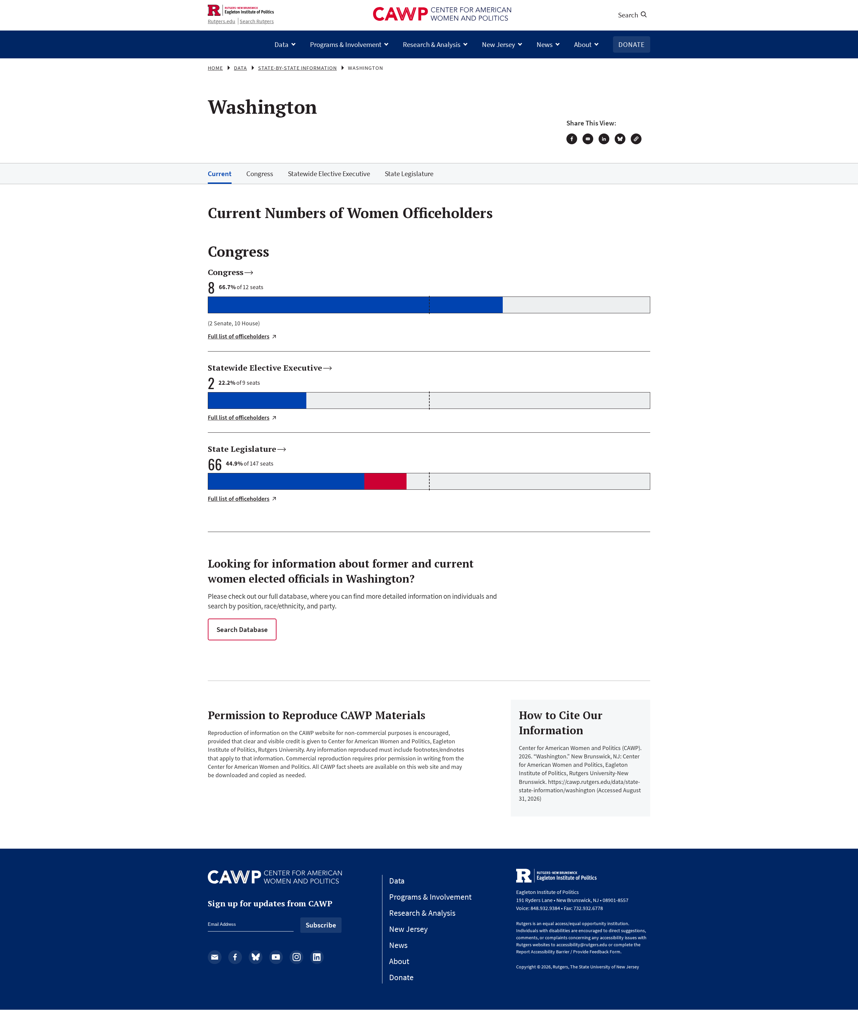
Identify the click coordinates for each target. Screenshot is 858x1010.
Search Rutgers (257, 21)
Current (220, 173)
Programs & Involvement (345, 44)
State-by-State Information (297, 67)
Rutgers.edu (221, 21)
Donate (631, 44)
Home (215, 67)
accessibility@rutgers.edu (581, 945)
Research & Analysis (432, 44)
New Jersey (498, 44)
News (545, 44)
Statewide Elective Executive (329, 173)
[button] (636, 139)
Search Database (242, 629)
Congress (259, 173)
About (583, 44)
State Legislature (409, 173)
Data (281, 44)
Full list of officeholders (238, 336)
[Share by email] (588, 139)
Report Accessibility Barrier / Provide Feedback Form (568, 952)
